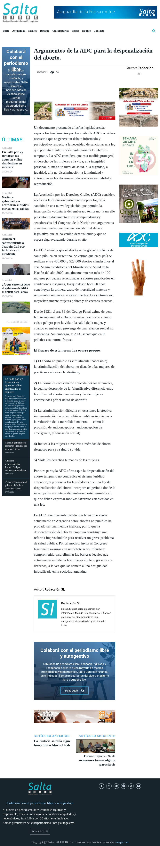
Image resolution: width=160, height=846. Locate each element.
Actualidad (7, 147)
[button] (153, 30)
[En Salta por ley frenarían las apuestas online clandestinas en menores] (16, 182)
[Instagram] (109, 786)
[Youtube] (138, 786)
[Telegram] (123, 786)
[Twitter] (70, 92)
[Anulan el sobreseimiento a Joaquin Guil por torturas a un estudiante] (16, 269)
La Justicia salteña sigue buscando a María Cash (52, 743)
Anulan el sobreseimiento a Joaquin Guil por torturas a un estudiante (13, 246)
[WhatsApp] (88, 92)
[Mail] (116, 786)
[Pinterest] (79, 92)
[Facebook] (61, 92)
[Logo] (20, 12)
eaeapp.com (122, 842)
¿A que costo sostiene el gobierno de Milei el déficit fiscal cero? (16, 288)
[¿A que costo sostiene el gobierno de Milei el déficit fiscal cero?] (16, 307)
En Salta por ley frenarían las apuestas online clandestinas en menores (12, 159)
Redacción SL (146, 71)
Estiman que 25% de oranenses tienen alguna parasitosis (97, 760)
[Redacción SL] (47, 614)
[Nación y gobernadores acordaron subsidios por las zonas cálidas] (16, 223)
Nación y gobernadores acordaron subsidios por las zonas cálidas (16, 446)
